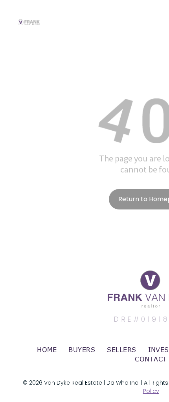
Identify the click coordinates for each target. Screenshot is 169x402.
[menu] (157, 14)
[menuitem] (46, 349)
